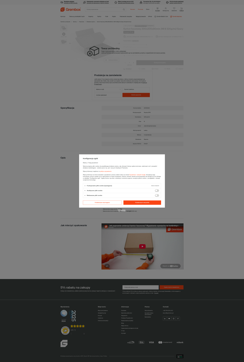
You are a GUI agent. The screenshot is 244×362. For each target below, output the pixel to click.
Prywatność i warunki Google (137, 174)
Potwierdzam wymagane (102, 202)
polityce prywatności (106, 171)
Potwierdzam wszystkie (142, 202)
